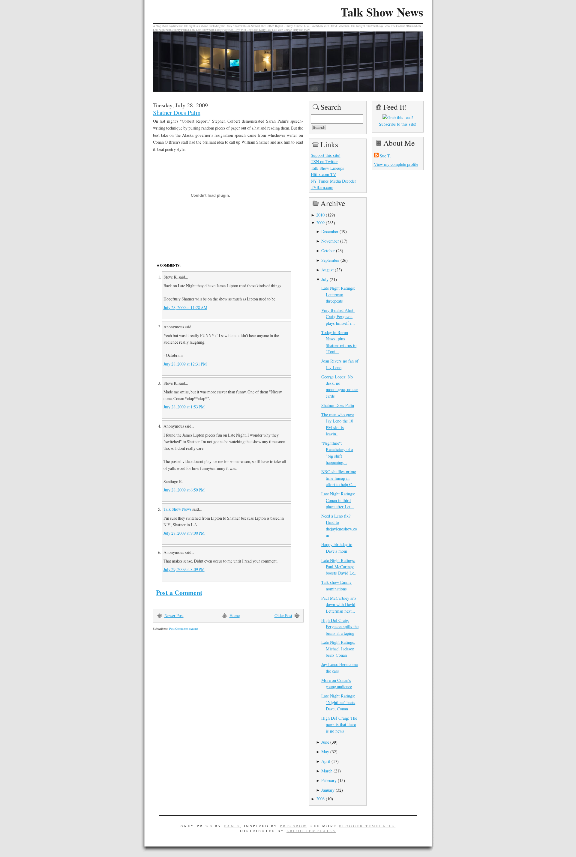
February (329, 780)
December (329, 231)
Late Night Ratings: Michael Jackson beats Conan (338, 648)
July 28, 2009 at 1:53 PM (184, 407)
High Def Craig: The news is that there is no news (339, 724)
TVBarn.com (322, 187)
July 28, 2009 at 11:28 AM (185, 307)
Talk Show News (381, 12)
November (330, 241)
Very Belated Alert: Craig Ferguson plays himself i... (338, 316)
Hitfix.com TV (323, 174)
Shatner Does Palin (176, 112)
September (330, 260)
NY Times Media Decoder (333, 181)
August (327, 270)
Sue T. (385, 156)
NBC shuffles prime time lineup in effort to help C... (338, 478)
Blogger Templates (367, 825)
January (327, 790)
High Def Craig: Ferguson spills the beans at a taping (339, 626)
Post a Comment (179, 592)
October (328, 250)
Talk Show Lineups (327, 168)
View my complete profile (396, 164)
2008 (320, 799)
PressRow (293, 825)
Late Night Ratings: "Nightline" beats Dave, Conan (338, 702)
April (325, 761)
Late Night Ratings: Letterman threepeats (338, 294)
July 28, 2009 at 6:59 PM (184, 490)
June (325, 742)
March (326, 771)
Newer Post (174, 615)
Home (235, 615)
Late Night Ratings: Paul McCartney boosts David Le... (339, 566)
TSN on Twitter (324, 161)
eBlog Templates (311, 830)
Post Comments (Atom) (183, 629)
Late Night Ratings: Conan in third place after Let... (338, 500)
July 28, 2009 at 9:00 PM (184, 533)
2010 (320, 215)
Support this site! (325, 155)
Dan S (232, 825)
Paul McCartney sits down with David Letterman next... (338, 604)
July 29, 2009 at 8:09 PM (184, 569)
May (325, 751)
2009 (320, 222)
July (324, 279)
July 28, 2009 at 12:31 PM (185, 364)
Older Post (283, 615)
